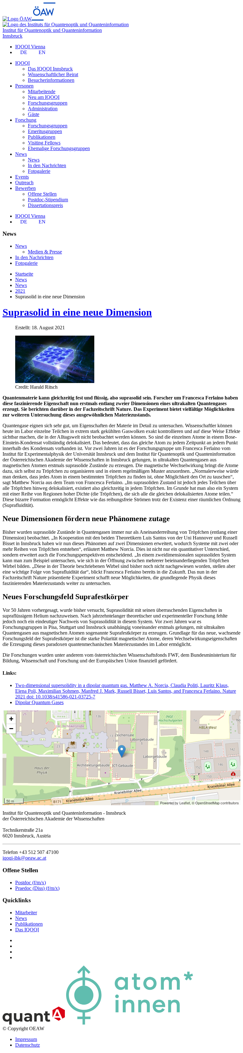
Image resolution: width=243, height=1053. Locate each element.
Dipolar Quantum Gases (39, 702)
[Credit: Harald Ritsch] (54, 381)
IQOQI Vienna (30, 46)
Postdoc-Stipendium (48, 199)
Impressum (26, 1039)
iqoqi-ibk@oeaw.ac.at (24, 858)
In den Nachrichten (47, 165)
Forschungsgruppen (47, 103)
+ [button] (11, 719)
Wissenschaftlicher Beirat (53, 74)
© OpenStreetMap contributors (215, 802)
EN (42, 52)
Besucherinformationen (51, 80)
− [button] (11, 729)
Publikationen (41, 137)
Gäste (33, 114)
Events (22, 177)
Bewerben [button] (25, 188)
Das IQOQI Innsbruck (50, 68)
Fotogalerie (39, 171)
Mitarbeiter (26, 912)
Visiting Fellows (44, 142)
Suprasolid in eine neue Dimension (77, 312)
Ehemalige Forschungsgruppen (59, 148)
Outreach (24, 182)
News (34, 159)
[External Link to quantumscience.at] (34, 1023)
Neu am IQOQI (43, 97)
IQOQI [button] (22, 63)
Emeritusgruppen (45, 131)
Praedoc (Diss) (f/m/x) (37, 888)
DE (23, 52)
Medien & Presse (45, 251)
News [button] (21, 154)
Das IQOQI (27, 929)
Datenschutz (27, 1045)
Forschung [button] (25, 120)
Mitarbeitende (41, 91)
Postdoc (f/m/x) (30, 882)
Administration (43, 108)
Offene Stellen (42, 194)
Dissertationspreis (45, 205)
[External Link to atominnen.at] (129, 1023)
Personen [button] (24, 85)
